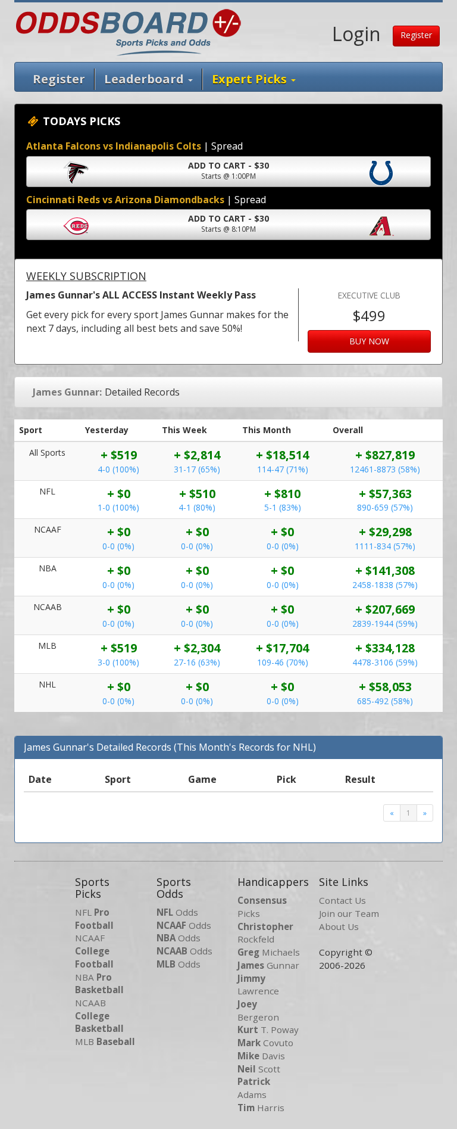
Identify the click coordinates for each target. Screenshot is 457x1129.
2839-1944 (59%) (385, 623)
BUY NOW (369, 341)
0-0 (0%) (118, 546)
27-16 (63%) (197, 662)
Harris (260, 1108)
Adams (253, 1087)
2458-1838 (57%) (385, 584)
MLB (105, 1041)
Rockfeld (265, 933)
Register (416, 35)
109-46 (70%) (282, 662)
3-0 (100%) (118, 662)
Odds (177, 912)
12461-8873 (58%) (385, 469)
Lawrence (258, 984)
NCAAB (99, 1015)
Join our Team (349, 913)
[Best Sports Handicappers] (128, 31)
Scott (258, 1069)
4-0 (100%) (118, 469)
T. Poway (268, 1029)
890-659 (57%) (385, 507)
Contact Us (342, 900)
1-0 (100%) (118, 507)
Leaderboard (145, 79)
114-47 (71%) (282, 469)
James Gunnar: (67, 392)
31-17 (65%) (197, 469)
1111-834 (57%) (385, 546)
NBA (99, 983)
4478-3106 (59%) (385, 662)
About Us (339, 926)
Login (356, 33)
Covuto (265, 1043)
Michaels (268, 952)
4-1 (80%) (197, 507)
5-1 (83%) (282, 507)
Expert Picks (251, 79)
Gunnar (268, 965)
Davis (261, 1056)
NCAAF (94, 950)
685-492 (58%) (385, 701)
